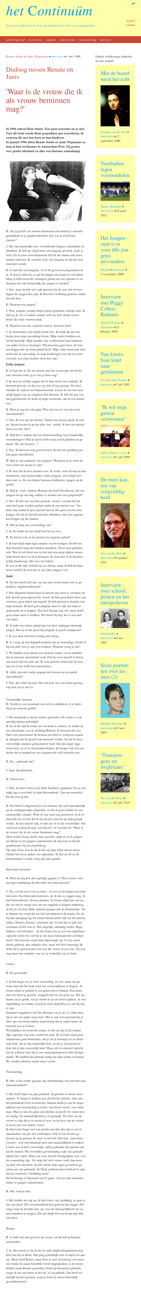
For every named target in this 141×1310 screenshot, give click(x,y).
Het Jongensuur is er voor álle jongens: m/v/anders (115, 249)
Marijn (105, 269)
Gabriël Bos (108, 634)
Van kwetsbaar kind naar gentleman (112, 362)
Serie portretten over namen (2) (115, 670)
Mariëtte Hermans (112, 723)
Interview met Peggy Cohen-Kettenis (112, 305)
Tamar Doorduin (111, 206)
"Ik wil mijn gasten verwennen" (114, 412)
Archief (130, 20)
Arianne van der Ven (113, 132)
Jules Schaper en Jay (114, 452)
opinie (51, 40)
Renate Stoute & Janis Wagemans (27, 56)
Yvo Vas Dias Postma (114, 380)
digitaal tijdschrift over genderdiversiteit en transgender (51, 25)
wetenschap (88, 40)
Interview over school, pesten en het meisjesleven (115, 593)
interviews (67, 40)
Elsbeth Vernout (111, 322)
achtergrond (15, 40)
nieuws (105, 40)
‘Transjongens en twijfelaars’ (112, 760)
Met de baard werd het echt (115, 75)
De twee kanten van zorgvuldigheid (115, 488)
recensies (35, 40)
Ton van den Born (112, 553)
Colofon (130, 25)
